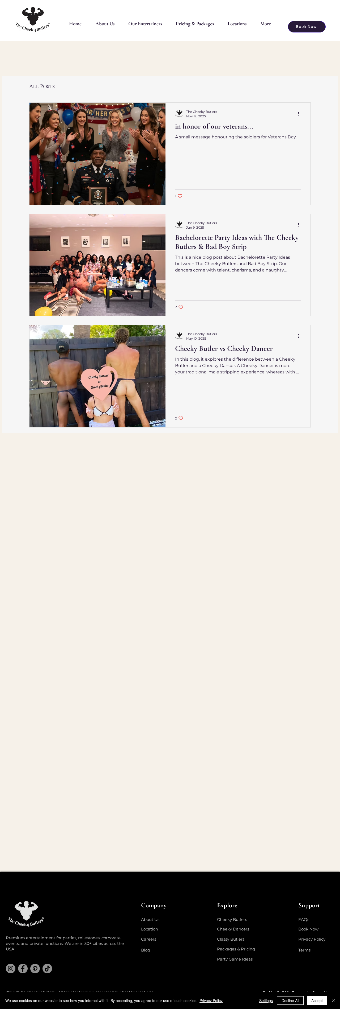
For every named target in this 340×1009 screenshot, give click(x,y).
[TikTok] (47, 968)
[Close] (333, 1000)
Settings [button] (266, 1000)
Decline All (290, 1000)
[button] (145, 23)
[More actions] (300, 113)
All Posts (42, 86)
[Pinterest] (35, 968)
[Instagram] (10, 968)
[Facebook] (23, 968)
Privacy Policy (211, 1000)
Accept (317, 1000)
